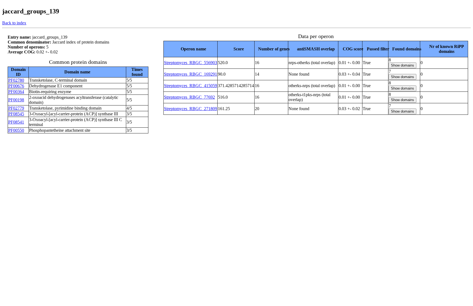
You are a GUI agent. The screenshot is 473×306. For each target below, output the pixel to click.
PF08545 (16, 113)
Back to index (14, 23)
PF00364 (16, 91)
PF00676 (16, 86)
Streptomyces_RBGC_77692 (189, 97)
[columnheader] (191, 49)
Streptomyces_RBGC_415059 (190, 85)
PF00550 (16, 130)
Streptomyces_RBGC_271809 (190, 108)
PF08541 (16, 122)
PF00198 (16, 100)
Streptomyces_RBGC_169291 (190, 74)
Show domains (402, 65)
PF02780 (16, 80)
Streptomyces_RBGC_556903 (190, 62)
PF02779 (16, 108)
